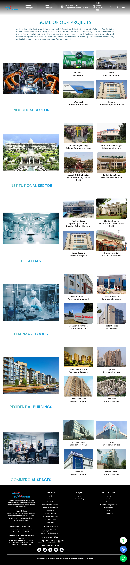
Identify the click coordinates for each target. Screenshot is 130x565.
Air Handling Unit (50, 513)
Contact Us (109, 513)
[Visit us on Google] (123, 549)
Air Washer (50, 499)
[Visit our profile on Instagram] (45, 550)
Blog (108, 511)
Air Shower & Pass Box (50, 516)
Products (109, 502)
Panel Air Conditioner (50, 508)
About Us (109, 499)
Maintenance (108, 508)
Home (109, 496)
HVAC (80, 496)
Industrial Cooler (50, 519)
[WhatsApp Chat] (123, 558)
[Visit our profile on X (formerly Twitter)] (39, 550)
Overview (50, 496)
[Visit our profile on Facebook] (50, 550)
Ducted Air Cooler (50, 502)
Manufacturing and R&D (108, 505)
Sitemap (90, 558)
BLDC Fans (50, 522)
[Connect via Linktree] (123, 540)
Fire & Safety (79, 499)
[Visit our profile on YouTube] (56, 550)
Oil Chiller (50, 511)
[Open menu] (123, 8)
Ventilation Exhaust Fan (50, 505)
